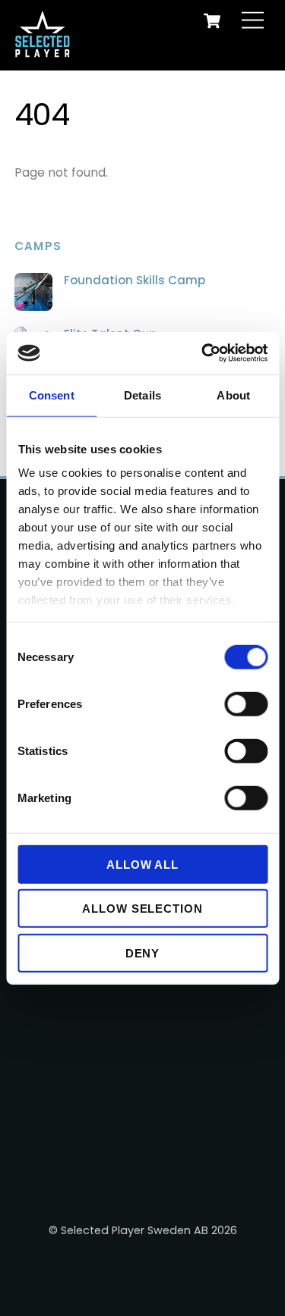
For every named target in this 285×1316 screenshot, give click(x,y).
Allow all (142, 863)
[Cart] (212, 20)
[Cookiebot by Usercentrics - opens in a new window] (203, 353)
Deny (142, 952)
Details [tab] (142, 394)
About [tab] (233, 394)
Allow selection (143, 908)
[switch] (246, 703)
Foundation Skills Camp (134, 280)
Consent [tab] (51, 394)
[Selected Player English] (44, 50)
